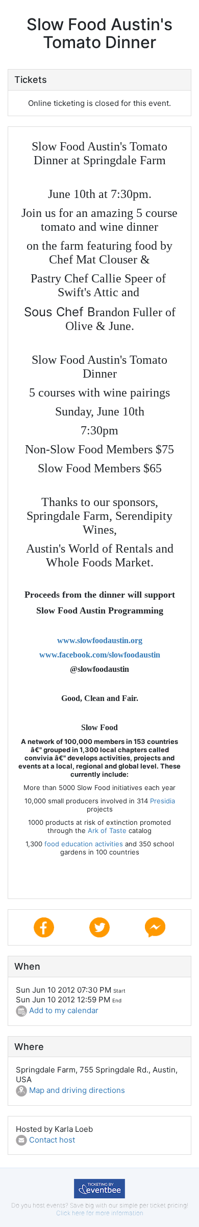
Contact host (51, 1140)
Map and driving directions (76, 1090)
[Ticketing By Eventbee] (99, 1188)
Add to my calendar (62, 1010)
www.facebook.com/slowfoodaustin (99, 654)
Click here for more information (99, 1213)
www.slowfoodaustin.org (99, 640)
